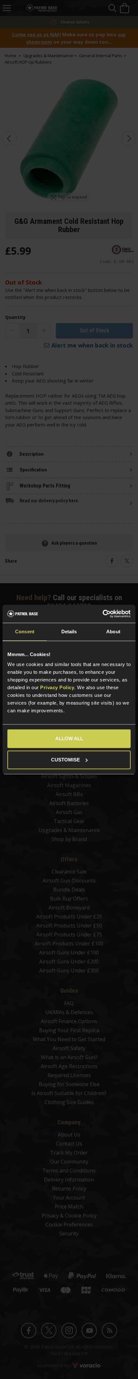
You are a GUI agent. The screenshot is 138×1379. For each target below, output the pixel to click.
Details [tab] (69, 631)
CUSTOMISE (65, 759)
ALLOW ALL (69, 738)
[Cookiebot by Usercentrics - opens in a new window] (102, 614)
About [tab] (113, 631)
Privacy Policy (57, 687)
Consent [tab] (24, 631)
